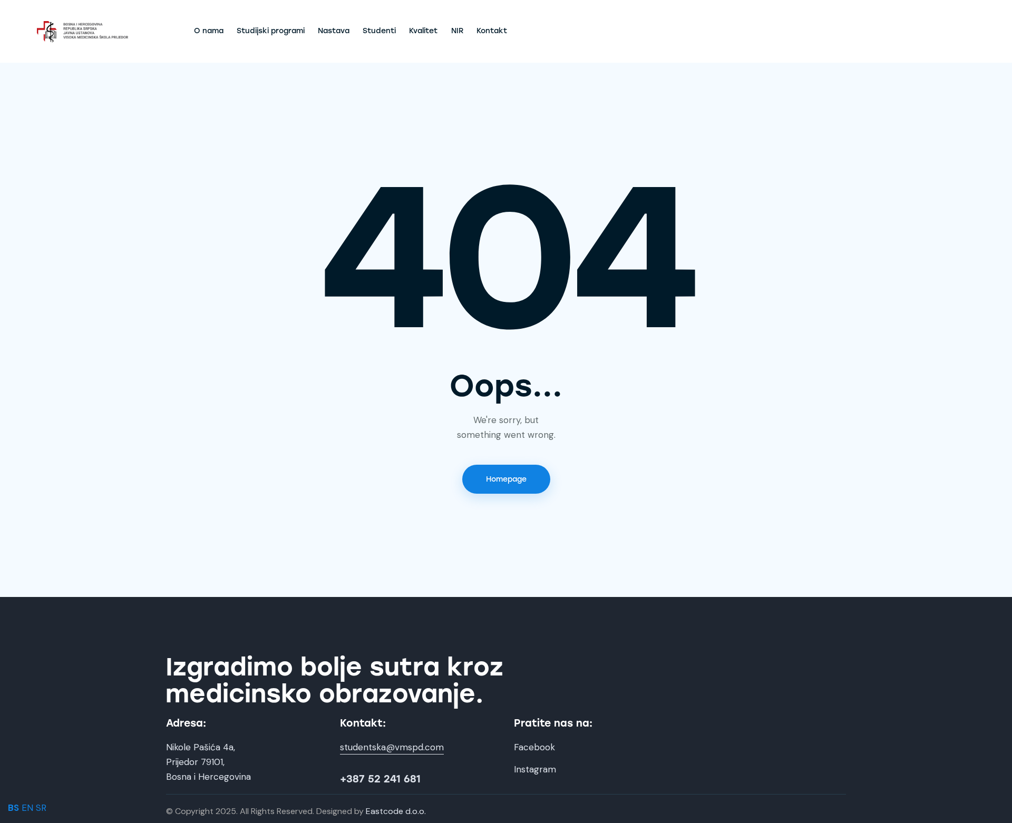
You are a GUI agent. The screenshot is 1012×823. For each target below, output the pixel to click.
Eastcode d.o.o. (396, 811)
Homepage (506, 479)
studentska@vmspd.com (392, 747)
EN (27, 808)
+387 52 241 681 (380, 779)
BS (13, 808)
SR (41, 808)
